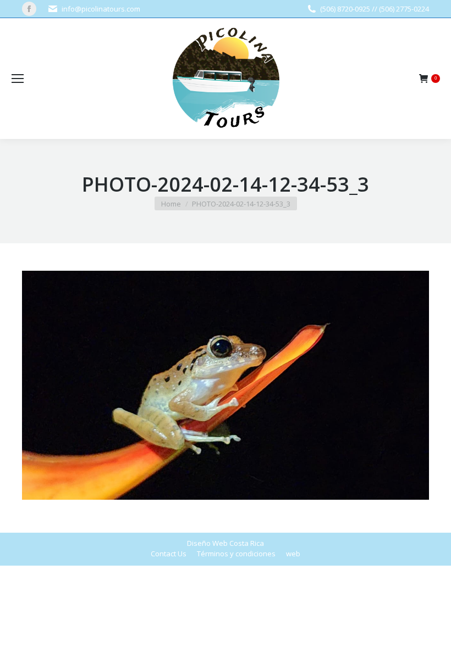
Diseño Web (207, 543)
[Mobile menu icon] (17, 78)
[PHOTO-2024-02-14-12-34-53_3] (225, 385)
